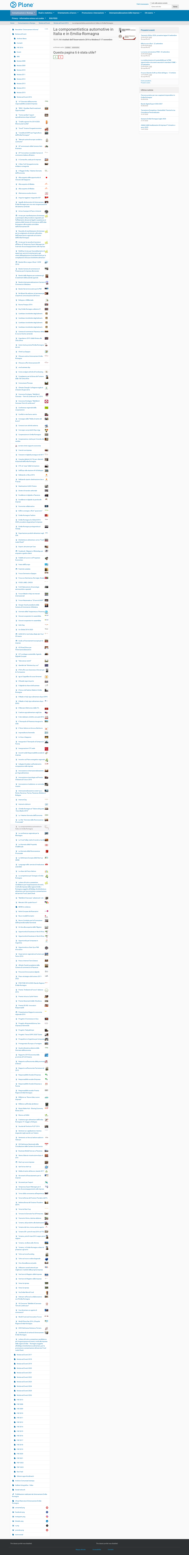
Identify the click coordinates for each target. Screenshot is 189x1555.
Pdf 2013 (20, 1400)
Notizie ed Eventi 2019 (24, 1364)
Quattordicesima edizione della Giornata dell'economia (27, 1049)
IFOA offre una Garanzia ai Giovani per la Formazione (30, 671)
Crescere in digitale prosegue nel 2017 (31, 455)
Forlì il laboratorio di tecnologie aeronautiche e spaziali (27, 588)
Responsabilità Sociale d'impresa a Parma (28, 1085)
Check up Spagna (24, 352)
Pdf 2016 (20, 1436)
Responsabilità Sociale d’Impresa (29, 1075)
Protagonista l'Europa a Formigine (30, 1043)
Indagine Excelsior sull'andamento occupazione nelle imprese (28, 765)
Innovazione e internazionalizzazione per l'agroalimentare (29, 772)
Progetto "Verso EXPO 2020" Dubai (30, 1034)
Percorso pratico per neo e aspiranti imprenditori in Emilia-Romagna (158, 96)
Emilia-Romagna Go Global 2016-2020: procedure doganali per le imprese (28, 521)
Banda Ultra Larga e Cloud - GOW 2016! (28, 263)
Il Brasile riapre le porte (26, 681)
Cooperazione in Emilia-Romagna (29, 434)
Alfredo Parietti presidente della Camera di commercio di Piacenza (27, 966)
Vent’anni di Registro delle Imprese (30, 1274)
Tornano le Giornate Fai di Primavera (30, 1214)
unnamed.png (20, 1507)
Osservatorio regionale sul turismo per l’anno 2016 (29, 955)
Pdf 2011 (20, 1418)
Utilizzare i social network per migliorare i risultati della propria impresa (29, 1269)
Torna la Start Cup (24, 1209)
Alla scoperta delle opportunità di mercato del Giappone (28, 179)
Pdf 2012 (20, 1422)
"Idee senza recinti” (24, 661)
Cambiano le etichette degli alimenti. (30, 313)
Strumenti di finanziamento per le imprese (28, 1177)
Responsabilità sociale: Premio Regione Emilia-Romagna (27, 1092)
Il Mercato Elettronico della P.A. (28, 708)
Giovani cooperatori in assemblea (29, 616)
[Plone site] (22, 5)
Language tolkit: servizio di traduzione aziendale (29, 866)
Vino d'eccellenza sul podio (27, 1263)
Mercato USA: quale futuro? (27, 902)
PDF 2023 (20, 1467)
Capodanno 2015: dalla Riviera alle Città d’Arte (28, 339)
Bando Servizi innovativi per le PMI (30, 289)
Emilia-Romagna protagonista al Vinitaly (27, 528)
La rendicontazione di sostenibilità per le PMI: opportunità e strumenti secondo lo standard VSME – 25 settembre (159, 62)
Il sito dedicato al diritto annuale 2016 (31, 717)
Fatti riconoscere (143, 4)
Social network (20, 1490)
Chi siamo (149, 13)
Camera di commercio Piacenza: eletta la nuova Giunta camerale (29, 333)
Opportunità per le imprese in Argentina (26, 942)
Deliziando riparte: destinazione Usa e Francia (29, 480)
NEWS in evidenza (24, 907)
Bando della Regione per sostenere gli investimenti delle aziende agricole (29, 277)
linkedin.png (19, 1521)
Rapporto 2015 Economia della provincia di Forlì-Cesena (27, 1056)
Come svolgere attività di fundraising (30, 372)
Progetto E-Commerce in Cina (28, 1019)
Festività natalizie (24, 569)
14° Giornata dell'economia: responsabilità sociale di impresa (26, 103)
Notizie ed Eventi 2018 (24, 1359)
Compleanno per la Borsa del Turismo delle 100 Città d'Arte (29, 377)
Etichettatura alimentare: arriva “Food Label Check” (29, 541)
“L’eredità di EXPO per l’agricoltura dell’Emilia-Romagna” (28, 134)
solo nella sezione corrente (159, 3)
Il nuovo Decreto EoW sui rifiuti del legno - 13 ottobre (158, 73)
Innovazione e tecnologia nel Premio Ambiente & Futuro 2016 (29, 778)
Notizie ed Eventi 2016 (61, 23)
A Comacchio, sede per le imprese (29, 159)
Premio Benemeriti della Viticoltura (30, 1001)
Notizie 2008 (21, 61)
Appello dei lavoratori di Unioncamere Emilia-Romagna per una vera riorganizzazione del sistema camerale (31, 204)
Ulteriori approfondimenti (25, 1476)
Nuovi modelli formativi (26, 916)
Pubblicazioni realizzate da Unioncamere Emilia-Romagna (29, 1495)
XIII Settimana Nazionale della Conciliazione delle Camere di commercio (29, 1145)
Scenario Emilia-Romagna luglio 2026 (153, 119)
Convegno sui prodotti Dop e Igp (29, 430)
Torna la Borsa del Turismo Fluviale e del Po (32, 1198)
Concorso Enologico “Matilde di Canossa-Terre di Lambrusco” (27, 402)
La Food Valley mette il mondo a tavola (31, 840)
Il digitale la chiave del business (28, 685)
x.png (17, 1525)
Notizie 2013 (21, 83)
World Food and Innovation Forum (30, 1317)
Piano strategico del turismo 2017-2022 (28, 977)
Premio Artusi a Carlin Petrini (28, 996)
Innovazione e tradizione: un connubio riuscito (29, 785)
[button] (35, 13)
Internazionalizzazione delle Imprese (124, 13)
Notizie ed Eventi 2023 (24, 1382)
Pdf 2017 (20, 1440)
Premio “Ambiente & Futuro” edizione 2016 (29, 991)
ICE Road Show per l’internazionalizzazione (23, 649)
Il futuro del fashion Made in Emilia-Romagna (28, 691)
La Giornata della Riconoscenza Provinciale (27, 852)
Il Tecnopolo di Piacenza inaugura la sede (29, 722)
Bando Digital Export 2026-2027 (152, 104)
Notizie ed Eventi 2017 (24, 1355)
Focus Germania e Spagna (27, 573)
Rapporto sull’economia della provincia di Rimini (30, 1063)
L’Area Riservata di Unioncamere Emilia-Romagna (27, 1502)
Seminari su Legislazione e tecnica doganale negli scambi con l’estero (28, 1132)
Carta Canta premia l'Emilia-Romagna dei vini (29, 346)
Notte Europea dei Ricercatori (28, 911)
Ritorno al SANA (23, 1115)
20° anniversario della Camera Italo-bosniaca (29, 147)
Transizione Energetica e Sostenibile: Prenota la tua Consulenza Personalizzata (158, 111)
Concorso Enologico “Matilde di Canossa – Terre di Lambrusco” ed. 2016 (29, 395)
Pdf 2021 (20, 1458)
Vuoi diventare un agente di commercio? (26, 1311)
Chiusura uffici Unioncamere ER (29, 363)
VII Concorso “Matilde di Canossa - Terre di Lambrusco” (28, 1305)
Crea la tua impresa (25, 450)
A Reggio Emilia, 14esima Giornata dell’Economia (28, 172)
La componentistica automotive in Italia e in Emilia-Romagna (28, 828)
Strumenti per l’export (25, 1182)
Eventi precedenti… (146, 81)
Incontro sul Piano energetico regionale (31, 759)
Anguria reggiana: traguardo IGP (29, 198)
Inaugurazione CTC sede (26, 748)
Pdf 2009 (20, 1409)
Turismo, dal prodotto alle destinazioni (31, 1223)
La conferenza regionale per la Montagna (27, 834)
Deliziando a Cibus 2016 (26, 475)
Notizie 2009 (21, 65)
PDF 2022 (20, 1463)
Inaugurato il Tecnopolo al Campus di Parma (29, 743)
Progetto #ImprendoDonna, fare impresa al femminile (27, 1024)
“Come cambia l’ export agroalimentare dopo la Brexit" (25, 116)
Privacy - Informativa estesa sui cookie (28, 18)
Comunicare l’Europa (25, 383)
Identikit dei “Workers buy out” (28, 665)
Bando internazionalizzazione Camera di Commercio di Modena (30, 283)
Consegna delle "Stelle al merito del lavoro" (28, 420)
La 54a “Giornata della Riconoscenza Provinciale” (29, 821)
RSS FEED (53, 18)
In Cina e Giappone (24, 737)
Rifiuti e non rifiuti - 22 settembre (152, 43)
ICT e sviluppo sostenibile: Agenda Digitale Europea (28, 655)
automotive (75, 47)
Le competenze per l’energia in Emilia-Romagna (29, 877)
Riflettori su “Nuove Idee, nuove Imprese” (27, 1098)
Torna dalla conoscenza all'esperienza (31, 1193)
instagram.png (20, 1516)
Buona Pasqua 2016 (25, 304)
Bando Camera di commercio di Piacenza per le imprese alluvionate (27, 270)
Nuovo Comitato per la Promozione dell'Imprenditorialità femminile (28, 921)
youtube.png (19, 1530)
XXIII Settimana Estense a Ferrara (29, 1328)
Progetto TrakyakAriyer (26, 1030)
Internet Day (22, 800)
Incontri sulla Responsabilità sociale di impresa (29, 754)
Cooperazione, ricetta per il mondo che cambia (29, 440)
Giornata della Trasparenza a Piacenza (31, 611)
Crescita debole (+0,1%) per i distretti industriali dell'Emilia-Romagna (29, 460)
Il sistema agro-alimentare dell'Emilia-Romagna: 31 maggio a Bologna (29, 1121)
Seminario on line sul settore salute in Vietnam (29, 1139)
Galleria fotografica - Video (24, 1485)
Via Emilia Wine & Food (26, 1292)
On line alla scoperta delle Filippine (29, 927)
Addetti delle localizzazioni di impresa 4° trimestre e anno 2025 (158, 126)
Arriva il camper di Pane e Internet (29, 211)
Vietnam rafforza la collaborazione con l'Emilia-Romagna (28, 1298)
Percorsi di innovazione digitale (28, 972)
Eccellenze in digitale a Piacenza (29, 495)
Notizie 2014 (21, 88)
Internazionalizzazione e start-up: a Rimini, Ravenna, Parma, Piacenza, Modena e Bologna (30, 793)
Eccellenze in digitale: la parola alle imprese (28, 501)
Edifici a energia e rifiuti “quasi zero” (30, 511)
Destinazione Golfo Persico (27, 486)
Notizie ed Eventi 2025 (24, 1391)
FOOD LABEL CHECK (25, 582)
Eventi (19, 52)
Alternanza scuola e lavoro (27, 193)
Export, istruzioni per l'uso (27, 546)
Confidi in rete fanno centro (27, 414)
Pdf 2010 (20, 1413)
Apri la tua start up (24, 1166)
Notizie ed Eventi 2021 (24, 1373)
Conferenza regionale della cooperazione (25, 409)
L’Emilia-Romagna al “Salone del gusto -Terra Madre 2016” (29, 810)
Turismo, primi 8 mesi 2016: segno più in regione (30, 1237)
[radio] (55, 57)
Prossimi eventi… (146, 83)
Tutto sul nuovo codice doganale (29, 1258)
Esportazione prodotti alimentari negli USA (29, 534)
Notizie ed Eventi (44, 23)
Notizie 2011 (21, 74)
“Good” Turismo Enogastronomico (30, 128)
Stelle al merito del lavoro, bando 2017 (31, 1171)
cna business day (24, 367)
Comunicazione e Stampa (22, 13)
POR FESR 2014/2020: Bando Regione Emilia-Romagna (29, 984)
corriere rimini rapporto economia (29, 446)
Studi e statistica (45, 13)
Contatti (19, 43)
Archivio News (21, 38)
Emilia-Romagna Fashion (26, 515)
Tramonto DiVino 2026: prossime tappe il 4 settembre (159, 35)
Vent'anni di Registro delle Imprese (30, 1279)
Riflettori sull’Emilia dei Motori (28, 1104)
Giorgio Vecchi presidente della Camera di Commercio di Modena (27, 606)
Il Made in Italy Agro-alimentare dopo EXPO (33, 697)
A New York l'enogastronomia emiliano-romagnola (26, 165)
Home (12, 23)
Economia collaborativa (26, 506)
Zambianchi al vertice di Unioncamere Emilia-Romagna (29, 1334)
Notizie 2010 (21, 70)
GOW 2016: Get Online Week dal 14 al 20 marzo (29, 635)
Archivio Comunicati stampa (24, 1481)
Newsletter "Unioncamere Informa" (26, 29)
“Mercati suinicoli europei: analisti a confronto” (28, 141)
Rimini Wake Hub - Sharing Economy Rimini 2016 (29, 1109)
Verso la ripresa (23, 1283)
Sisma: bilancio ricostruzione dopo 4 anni (29, 1156)
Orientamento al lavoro (67, 13)
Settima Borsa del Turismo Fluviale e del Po (29, 1204)
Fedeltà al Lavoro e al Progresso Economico (27, 559)
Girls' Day (21, 625)
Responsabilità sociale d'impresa (29, 1079)
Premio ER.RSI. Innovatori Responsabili (25, 1007)
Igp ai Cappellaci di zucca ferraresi (29, 676)
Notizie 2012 (21, 79)
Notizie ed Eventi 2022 (24, 1377)
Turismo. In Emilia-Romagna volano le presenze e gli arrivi (29, 1248)
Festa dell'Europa (24, 564)
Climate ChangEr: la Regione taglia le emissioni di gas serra (29, 389)
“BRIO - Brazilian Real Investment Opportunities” (28, 109)
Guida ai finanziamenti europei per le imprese (29, 642)
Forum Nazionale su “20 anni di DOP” (30, 600)
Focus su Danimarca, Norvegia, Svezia (31, 578)
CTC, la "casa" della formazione (28, 466)
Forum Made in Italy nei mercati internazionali (27, 595)
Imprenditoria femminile (26, 732)
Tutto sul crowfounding (26, 1254)
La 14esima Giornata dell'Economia (30, 815)
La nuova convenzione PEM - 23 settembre (155, 52)
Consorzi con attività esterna (28, 425)
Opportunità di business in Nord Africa (31, 931)
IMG (18, 56)
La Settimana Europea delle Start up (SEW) (29, 859)
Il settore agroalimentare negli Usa (30, 712)
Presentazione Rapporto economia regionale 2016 (28, 1013)
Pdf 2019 (20, 1449)
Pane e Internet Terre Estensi (28, 961)
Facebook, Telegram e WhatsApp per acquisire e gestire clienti (29, 552)
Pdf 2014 (20, 47)
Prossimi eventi (148, 30)
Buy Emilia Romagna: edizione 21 (29, 309)
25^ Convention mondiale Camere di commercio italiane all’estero (29, 154)
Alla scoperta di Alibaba (26, 184)
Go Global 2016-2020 (25, 629)
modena (67, 47)
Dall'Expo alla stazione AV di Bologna (30, 470)
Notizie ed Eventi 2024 (24, 1386)
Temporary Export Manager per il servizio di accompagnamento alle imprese (29, 1188)
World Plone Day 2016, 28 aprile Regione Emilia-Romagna (27, 1322)
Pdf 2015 (20, 1431)
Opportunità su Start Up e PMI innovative (27, 948)
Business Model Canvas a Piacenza (30, 1151)
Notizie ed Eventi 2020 (24, 1368)
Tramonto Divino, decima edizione (29, 1218)
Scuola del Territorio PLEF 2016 (29, 1126)
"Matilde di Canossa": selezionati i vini (30, 898)
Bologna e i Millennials (25, 300)
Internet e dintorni (24, 804)
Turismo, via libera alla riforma (28, 1243)
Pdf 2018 (20, 1445)
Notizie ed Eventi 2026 (24, 1395)
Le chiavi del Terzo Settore (27, 871)
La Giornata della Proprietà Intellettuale (26, 846)
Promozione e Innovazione (93, 13)
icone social (19, 1534)
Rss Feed (20, 1472)
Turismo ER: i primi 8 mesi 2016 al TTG (31, 1232)
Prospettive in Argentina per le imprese (31, 1039)
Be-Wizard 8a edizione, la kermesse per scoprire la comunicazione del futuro (30, 294)
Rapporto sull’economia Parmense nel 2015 (29, 1069)
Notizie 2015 (21, 92)
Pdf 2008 (20, 1404)
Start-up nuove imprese (26, 1162)
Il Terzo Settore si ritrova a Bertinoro (30, 728)
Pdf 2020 (20, 1454)
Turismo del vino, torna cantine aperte (31, 1227)
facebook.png (20, 1512)
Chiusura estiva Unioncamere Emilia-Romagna (29, 357)
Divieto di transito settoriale (27, 490)
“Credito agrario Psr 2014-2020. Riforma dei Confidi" (27, 123)
